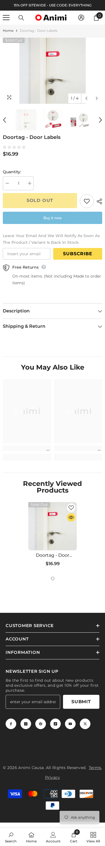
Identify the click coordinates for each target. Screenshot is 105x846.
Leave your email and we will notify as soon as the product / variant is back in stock (51, 239)
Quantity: (12, 171)
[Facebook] (11, 724)
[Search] (21, 18)
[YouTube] (70, 724)
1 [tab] (52, 578)
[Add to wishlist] (87, 201)
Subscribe (77, 253)
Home (8, 30)
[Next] (97, 98)
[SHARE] (98, 201)
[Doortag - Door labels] (52, 526)
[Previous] (86, 98)
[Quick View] (71, 517)
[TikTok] (55, 724)
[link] (27, 448)
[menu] (6, 17)
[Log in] (81, 17)
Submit (81, 701)
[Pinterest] (40, 724)
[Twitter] (85, 724)
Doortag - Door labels (52, 555)
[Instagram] (25, 724)
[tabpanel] (52, 536)
